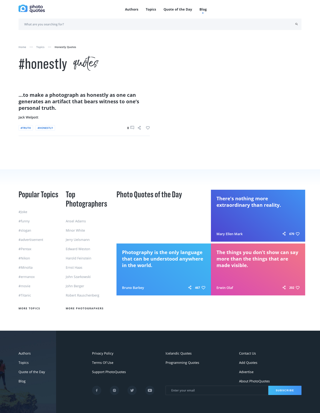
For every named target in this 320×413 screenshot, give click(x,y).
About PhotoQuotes (254, 381)
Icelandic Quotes (179, 353)
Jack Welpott (28, 117)
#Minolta (26, 267)
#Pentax (25, 249)
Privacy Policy (102, 353)
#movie (24, 286)
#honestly (45, 128)
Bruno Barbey (133, 287)
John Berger (75, 286)
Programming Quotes (182, 362)
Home (22, 47)
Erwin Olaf (224, 287)
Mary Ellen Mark (229, 234)
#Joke (23, 212)
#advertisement (31, 239)
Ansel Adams (76, 221)
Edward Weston (78, 249)
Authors (131, 9)
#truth (26, 128)
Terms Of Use (102, 362)
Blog (203, 9)
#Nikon (24, 258)
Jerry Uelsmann (78, 239)
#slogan (25, 230)
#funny (24, 221)
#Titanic (25, 295)
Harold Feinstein (78, 258)
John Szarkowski (78, 276)
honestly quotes (65, 47)
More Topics (29, 308)
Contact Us (247, 353)
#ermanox (27, 276)
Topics (151, 9)
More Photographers (85, 308)
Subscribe (285, 390)
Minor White (75, 230)
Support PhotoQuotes (109, 372)
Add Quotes (248, 362)
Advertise (246, 372)
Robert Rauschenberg (82, 295)
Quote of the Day (178, 9)
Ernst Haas (74, 267)
